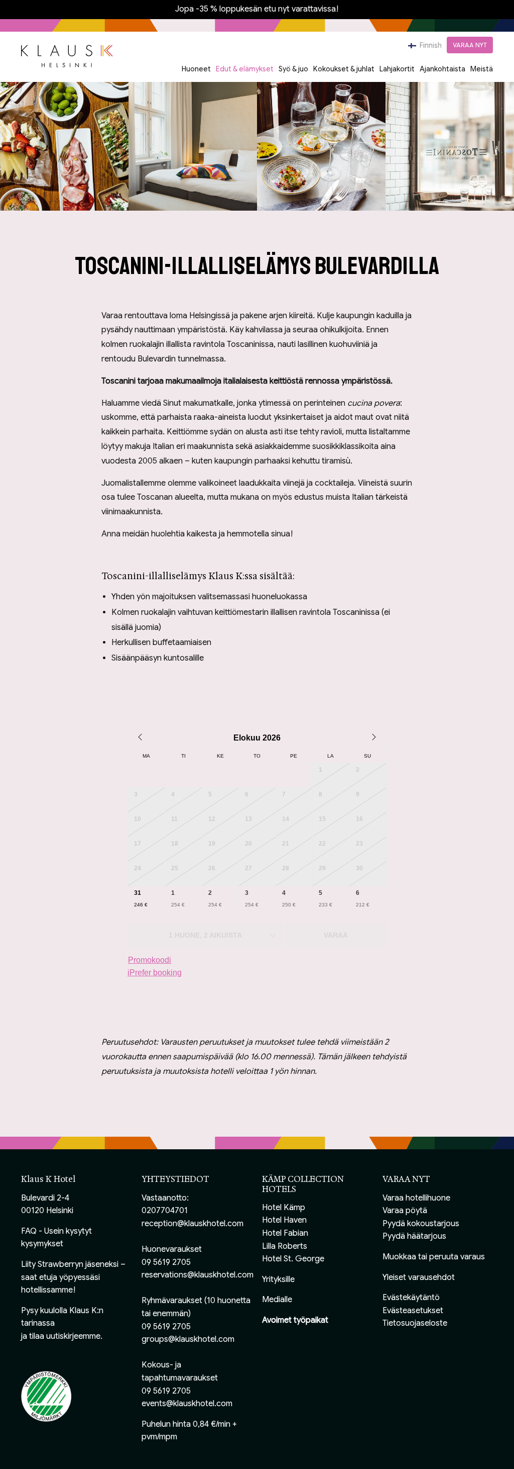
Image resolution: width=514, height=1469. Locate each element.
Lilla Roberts (284, 1246)
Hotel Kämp (283, 1208)
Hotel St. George (293, 1259)
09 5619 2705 (166, 1262)
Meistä (481, 68)
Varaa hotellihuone (416, 1198)
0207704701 (165, 1211)
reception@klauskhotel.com (192, 1224)
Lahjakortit (397, 68)
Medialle (277, 1300)
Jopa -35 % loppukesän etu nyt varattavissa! (257, 9)
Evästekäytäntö (411, 1298)
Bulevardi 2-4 (45, 1198)
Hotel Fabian (285, 1233)
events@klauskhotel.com (187, 1404)
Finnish (430, 45)
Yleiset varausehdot (418, 1277)
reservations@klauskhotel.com (197, 1275)
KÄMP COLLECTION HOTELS (303, 1184)
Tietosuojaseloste (414, 1323)
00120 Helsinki (47, 1211)
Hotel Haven (284, 1220)
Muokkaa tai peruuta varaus (433, 1257)
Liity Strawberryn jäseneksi (69, 1264)
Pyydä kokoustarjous (420, 1224)
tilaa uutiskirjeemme (64, 1336)
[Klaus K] (67, 55)
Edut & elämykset (245, 68)
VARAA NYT (470, 45)
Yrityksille (278, 1279)
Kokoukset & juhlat (343, 68)
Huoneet (196, 68)
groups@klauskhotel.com (188, 1339)
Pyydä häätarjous (414, 1236)
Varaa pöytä (404, 1211)
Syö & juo (293, 68)
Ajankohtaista (442, 68)
